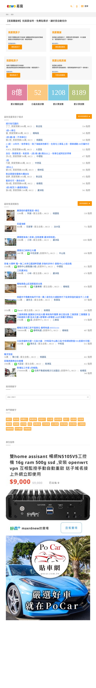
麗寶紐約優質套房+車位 (28, 210)
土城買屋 (81, 424)
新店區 (39, 126)
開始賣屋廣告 (59, 47)
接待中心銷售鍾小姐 (26, 266)
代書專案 (37, 286)
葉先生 (33, 344)
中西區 (38, 163)
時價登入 (24, 419)
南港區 (48, 364)
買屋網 (16, 424)
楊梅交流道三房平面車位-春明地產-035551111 (38, 328)
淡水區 (57, 227)
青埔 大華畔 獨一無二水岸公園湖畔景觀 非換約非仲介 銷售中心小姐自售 (38, 264)
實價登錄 (33, 419)
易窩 (7, 14)
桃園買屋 (9, 429)
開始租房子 (13, 75)
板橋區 (39, 183)
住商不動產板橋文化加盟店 (47, 370)
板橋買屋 (37, 424)
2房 (7, 160)
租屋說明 (9, 72)
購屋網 (8, 424)
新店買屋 (72, 424)
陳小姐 (15, 357)
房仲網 (23, 424)
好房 (29, 424)
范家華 (29, 227)
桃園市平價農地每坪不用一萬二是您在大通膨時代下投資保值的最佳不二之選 (53, 297)
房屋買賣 (58, 419)
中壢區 (39, 156)
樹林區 (40, 170)
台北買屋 (55, 424)
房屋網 (73, 419)
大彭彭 (20, 364)
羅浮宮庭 (8, 354)
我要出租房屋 (59, 60)
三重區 (56, 320)
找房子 (66, 419)
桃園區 (39, 140)
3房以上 (9, 167)
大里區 (39, 149)
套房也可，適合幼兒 (15, 181)
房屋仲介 (42, 419)
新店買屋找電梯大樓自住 (17, 174)
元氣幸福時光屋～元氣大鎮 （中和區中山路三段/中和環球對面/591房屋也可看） (54, 341)
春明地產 (37, 330)
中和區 (61, 344)
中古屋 (50, 419)
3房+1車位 (10, 130)
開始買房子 (15, 47)
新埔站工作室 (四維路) (27, 368)
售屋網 (80, 419)
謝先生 (29, 300)
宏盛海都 (21, 224)
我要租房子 (12, 60)
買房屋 (16, 419)
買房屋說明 (12, 43)
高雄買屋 (27, 429)
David (19, 310)
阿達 (29, 213)
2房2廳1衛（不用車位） (17, 137)
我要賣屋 (56, 32)
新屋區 (57, 300)
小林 (29, 240)
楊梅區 (36, 133)
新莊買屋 (64, 424)
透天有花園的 (12, 124)
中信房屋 (34, 253)
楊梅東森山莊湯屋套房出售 (29, 284)
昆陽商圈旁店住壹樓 (13, 361)
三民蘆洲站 (22, 270)
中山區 (62, 253)
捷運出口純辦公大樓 (26, 250)
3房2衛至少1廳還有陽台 (17, 187)
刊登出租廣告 (59, 75)
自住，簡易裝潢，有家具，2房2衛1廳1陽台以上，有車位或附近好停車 (38, 153)
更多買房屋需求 (83, 116)
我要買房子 (14, 32)
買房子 (8, 419)
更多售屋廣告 (83, 203)
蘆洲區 (40, 190)
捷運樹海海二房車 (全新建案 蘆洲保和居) (36, 237)
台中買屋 (18, 429)
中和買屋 (46, 424)
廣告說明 (55, 43)
